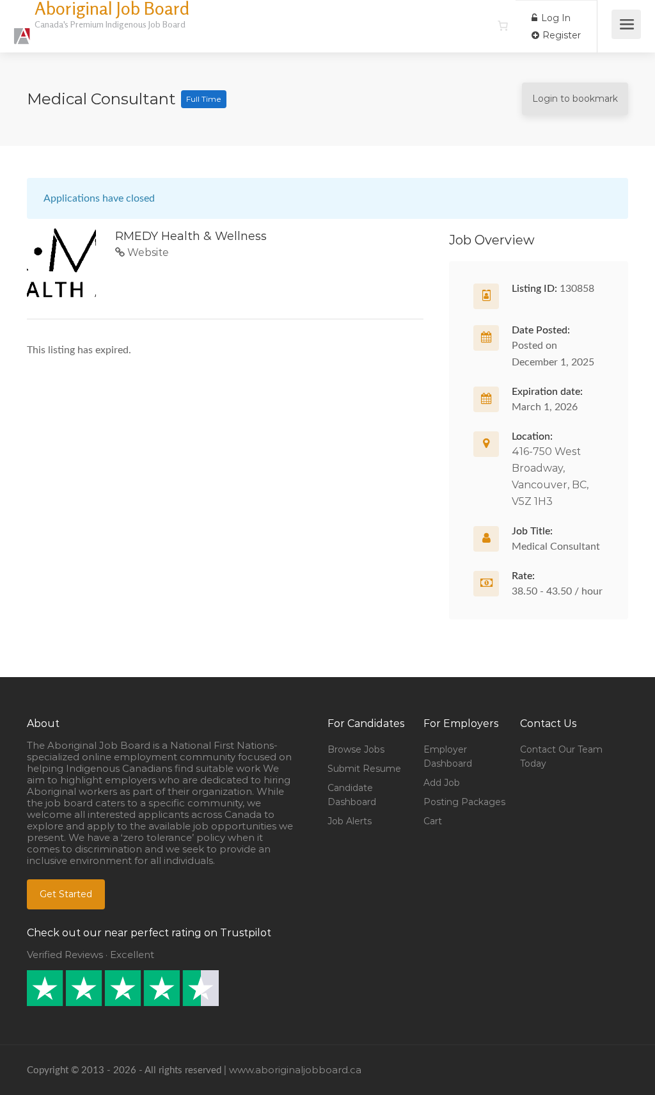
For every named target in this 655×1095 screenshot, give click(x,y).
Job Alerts (350, 821)
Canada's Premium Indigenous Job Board (110, 24)
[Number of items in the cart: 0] (503, 25)
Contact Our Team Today (561, 756)
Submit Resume (364, 768)
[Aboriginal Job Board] (22, 29)
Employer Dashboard (447, 756)
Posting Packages (464, 802)
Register (560, 35)
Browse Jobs (356, 749)
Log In (555, 18)
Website (147, 252)
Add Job (441, 782)
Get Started (66, 894)
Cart (432, 821)
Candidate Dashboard (352, 795)
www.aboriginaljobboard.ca (295, 1070)
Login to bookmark (575, 98)
